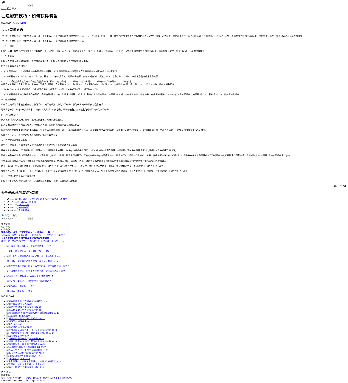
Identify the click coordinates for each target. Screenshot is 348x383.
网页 (6, 215)
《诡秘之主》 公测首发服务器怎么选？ (46, 241)
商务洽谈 (37, 378)
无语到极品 (23, 210)
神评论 (23, 23)
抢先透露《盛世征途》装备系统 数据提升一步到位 (42, 199)
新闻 (15, 215)
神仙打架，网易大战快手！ (14, 241)
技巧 (9, 8)
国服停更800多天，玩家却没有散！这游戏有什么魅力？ (27, 232)
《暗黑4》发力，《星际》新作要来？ (47, 235)
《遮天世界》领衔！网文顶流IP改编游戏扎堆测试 (25, 238)
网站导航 (67, 378)
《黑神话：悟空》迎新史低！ (15, 235)
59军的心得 (23, 204)
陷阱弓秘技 (23, 207)
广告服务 (27, 378)
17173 (4, 8)
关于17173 (6, 378)
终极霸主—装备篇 (27, 202)
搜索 (29, 5)
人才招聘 (16, 378)
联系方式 (47, 378)
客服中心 (57, 378)
